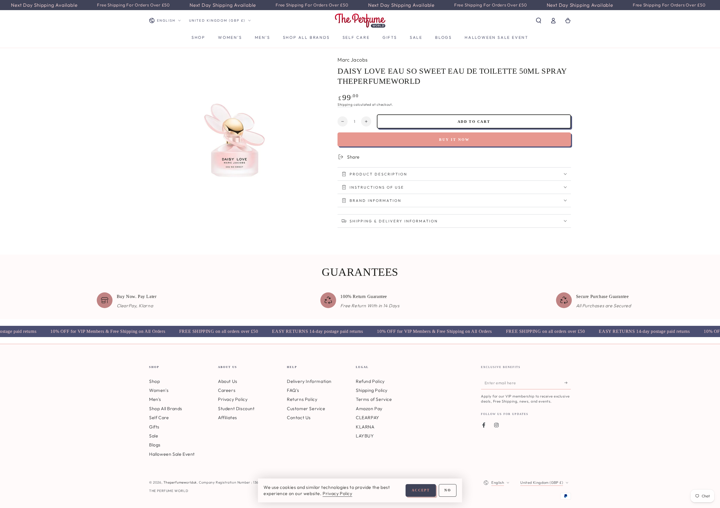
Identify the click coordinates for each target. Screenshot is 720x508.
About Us (227, 381)
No (447, 490)
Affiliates (227, 417)
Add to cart (474, 121)
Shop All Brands (165, 408)
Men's (155, 399)
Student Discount (236, 408)
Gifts (154, 427)
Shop (154, 381)
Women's (158, 390)
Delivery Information (309, 381)
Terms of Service (374, 399)
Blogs (155, 445)
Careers (226, 390)
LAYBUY (365, 436)
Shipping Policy (372, 390)
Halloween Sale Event (172, 454)
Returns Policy (302, 399)
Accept (421, 490)
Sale (153, 436)
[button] (538, 20)
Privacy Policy (233, 399)
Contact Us (299, 417)
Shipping (345, 104)
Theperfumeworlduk (180, 482)
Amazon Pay (369, 408)
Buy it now (454, 139)
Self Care (159, 417)
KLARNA (365, 427)
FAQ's (293, 390)
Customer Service (306, 408)
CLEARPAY (367, 417)
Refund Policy (370, 381)
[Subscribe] (567, 383)
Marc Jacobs (353, 60)
